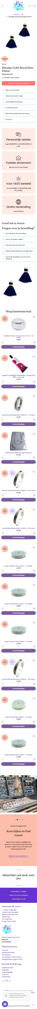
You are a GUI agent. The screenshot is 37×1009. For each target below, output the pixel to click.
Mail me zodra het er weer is (18, 83)
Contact (5, 950)
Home (16, 14)
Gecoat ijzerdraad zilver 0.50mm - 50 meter (18, 679)
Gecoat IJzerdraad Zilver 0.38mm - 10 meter (18, 415)
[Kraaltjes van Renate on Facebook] (3, 981)
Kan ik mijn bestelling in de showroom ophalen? (18, 258)
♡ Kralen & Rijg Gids (9, 910)
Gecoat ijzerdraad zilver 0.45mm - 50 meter (18, 528)
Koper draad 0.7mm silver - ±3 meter (18, 641)
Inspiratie (5, 970)
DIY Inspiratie (7, 919)
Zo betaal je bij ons (12, 108)
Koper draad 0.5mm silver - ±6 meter (18, 604)
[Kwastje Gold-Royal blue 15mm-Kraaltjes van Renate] (18, 36)
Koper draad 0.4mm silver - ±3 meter (18, 566)
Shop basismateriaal (18, 311)
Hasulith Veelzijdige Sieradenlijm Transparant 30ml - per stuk (18, 376)
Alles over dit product (13, 90)
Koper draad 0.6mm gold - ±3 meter (18, 717)
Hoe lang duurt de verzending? (16, 233)
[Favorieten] (32, 6)
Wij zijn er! (9, 119)
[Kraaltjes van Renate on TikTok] (10, 981)
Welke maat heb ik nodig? (14, 96)
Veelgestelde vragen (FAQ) (12, 959)
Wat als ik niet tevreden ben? (15, 245)
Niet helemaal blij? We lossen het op (18, 113)
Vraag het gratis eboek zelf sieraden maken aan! (18, 1006)
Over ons (5, 974)
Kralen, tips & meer (9, 921)
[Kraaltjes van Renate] (18, 5)
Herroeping (6, 955)
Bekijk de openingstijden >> (18, 856)
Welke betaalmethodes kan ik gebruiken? (19, 251)
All (22, 14)
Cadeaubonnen (7, 968)
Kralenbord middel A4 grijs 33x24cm (18, 453)
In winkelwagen (18, 347)
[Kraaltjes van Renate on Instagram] (5, 981)
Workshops (6, 917)
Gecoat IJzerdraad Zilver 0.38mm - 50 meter (18, 490)
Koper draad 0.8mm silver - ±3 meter (18, 755)
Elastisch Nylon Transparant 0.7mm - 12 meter (18, 337)
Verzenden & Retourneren (11, 957)
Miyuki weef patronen (10, 914)
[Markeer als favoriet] (33, 317)
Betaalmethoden (8, 952)
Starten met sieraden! (10, 912)
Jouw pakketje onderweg (14, 102)
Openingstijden (7, 972)
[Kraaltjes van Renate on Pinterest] (7, 981)
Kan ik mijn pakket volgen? (14, 239)
